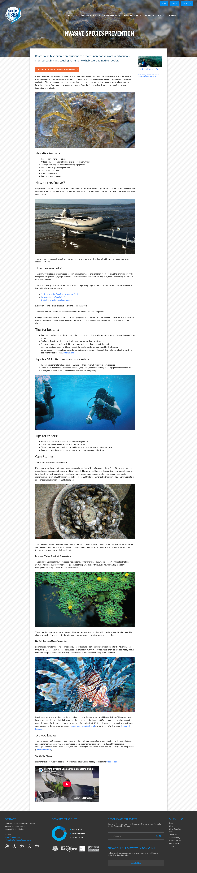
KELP (171, 832)
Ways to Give (153, 15)
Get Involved (89, 15)
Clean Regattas (175, 829)
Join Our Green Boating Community (56, 69)
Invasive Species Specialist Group (55, 297)
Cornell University (43, 749)
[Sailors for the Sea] (13, 15)
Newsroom (131, 15)
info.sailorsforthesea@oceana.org (18, 840)
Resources (110, 15)
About (71, 15)
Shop (174, 3)
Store (171, 823)
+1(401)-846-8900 (12, 837)
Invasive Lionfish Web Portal (83, 726)
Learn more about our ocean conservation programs (148, 75)
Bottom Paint (68, 353)
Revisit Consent (175, 840)
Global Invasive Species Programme (56, 300)
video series (111, 762)
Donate (187, 3)
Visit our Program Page (150, 69)
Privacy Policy (174, 837)
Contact (173, 15)
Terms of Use (174, 843)
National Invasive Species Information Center (60, 294)
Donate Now (136, 863)
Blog (171, 826)
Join (164, 3)
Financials (173, 835)
